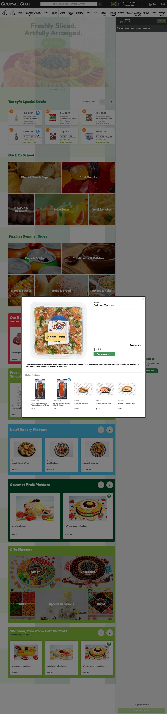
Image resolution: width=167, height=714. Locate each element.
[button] (58, 330)
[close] (143, 298)
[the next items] (140, 395)
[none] (40, 393)
